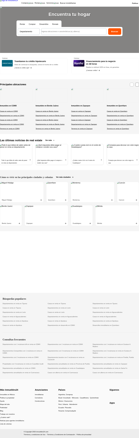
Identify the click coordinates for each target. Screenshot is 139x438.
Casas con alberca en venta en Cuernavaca (63, 372)
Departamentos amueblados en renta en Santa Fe (110, 368)
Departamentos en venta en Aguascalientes (63, 316)
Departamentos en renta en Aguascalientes (107, 312)
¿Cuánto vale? (5, 417)
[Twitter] (122, 395)
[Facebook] (111, 395)
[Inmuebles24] (9, 386)
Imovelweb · (67, 398)
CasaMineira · (85, 398)
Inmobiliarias (39, 394)
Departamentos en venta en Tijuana (105, 303)
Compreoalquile (70, 411)
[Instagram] (115, 395)
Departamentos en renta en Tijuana (15, 303)
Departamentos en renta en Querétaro (120, 124)
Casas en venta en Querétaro (117, 111)
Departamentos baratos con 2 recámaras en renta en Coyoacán (66, 358)
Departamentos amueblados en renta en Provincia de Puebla (69, 364)
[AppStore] (116, 409)
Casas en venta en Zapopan (81, 111)
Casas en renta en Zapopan (81, 120)
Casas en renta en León (101, 308)
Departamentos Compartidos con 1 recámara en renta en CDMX (22, 352)
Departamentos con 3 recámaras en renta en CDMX (66, 351)
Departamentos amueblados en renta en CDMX (19, 368)
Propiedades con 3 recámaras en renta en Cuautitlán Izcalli (23, 364)
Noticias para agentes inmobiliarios (12, 420)
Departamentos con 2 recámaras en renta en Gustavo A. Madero (112, 352)
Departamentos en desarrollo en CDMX (61, 325)
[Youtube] (118, 395)
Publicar (135, 3)
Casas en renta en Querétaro (117, 120)
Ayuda (2, 401)
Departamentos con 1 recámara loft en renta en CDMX (21, 344)
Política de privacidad (84, 434)
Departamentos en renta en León (59, 308)
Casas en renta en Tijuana (57, 303)
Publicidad (3, 407)
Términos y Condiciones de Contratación (61, 434)
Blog (1, 411)
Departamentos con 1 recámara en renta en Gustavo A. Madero (112, 345)
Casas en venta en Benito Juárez (47, 111)
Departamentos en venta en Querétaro (120, 115)
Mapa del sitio (5, 404)
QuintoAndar (94, 398)
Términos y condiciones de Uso (34, 434)
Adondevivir (73, 404)
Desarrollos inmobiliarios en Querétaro (106, 325)
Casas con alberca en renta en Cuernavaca (108, 372)
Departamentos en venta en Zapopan (84, 115)
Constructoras (40, 401)
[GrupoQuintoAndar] (10, 433)
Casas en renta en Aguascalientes (14, 316)
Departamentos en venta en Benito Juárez (50, 115)
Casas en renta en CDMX (9, 120)
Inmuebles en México (7, 394)
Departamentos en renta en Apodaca (15, 321)
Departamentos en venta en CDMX (12, 115)
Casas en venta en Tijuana (12, 308)
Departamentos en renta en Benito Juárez (50, 124)
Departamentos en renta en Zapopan (84, 124)
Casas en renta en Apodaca (57, 321)
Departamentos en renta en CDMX (12, 124)
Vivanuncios (68, 401)
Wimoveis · (76, 398)
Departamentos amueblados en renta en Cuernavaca (21, 372)
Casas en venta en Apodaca (12, 325)
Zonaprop (69, 394)
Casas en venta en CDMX (9, 111)
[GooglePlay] (131, 409)
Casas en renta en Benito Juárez (47, 120)
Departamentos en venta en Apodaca (105, 321)
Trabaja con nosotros (7, 414)
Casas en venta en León (56, 312)
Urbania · (66, 404)
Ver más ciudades (63, 177)
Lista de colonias (6, 424)
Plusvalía (68, 407)
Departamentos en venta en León (14, 312)
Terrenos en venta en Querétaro (118, 128)
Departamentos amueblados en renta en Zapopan (110, 364)
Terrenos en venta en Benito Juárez (48, 128)
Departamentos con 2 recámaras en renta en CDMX (21, 357)
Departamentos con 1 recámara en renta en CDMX (65, 344)
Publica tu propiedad (7, 398)
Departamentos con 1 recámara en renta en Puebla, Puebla (113, 357)
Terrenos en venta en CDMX (10, 128)
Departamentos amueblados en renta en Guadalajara (66, 368)
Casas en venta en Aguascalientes (104, 316)
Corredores (39, 398)
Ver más (48, 140)
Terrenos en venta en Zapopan (82, 128)
